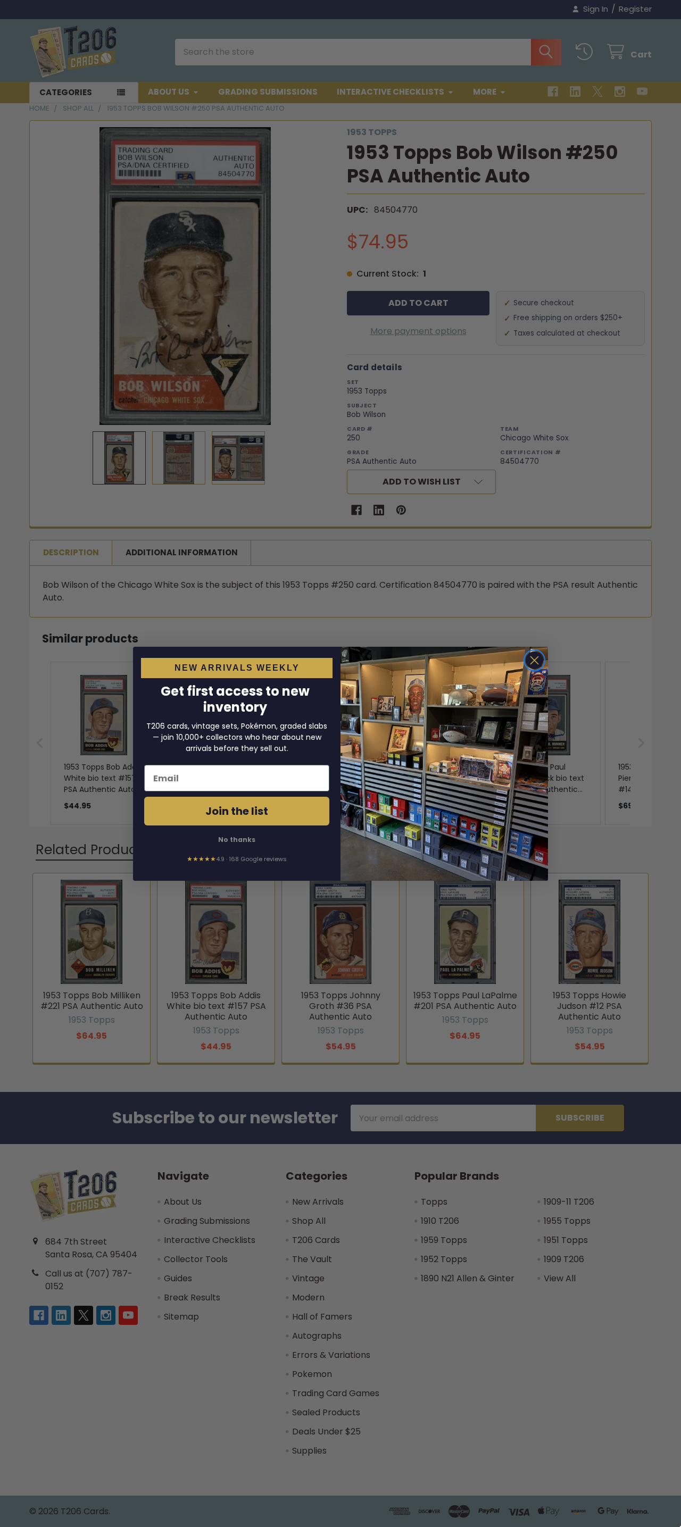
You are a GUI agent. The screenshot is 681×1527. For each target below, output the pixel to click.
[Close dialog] (534, 660)
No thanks (236, 839)
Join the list (236, 811)
